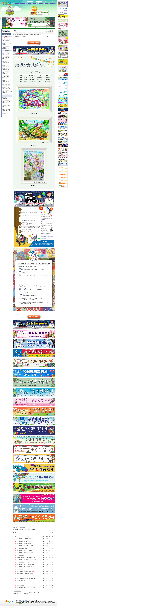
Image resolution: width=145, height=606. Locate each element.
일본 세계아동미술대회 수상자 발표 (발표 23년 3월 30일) (25, 573)
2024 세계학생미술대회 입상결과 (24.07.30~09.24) (24, 550)
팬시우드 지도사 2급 (6, 65)
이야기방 (32, 3)
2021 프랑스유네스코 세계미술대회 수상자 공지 (20, 527)
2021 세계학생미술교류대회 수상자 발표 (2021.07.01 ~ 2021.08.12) (27, 562)
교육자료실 (43, 3)
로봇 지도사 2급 (5, 106)
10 (37, 592)
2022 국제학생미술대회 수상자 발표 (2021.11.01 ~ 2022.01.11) (26, 559)
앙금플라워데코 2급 (6, 68)
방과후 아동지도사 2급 (6, 97)
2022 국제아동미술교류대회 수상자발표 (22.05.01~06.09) (25, 557)
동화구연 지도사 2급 (6, 99)
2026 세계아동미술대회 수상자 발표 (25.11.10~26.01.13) (25, 543)
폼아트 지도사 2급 (5, 47)
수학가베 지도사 (5, 113)
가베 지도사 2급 (5, 112)
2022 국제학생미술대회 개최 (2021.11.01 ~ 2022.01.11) (25, 587)
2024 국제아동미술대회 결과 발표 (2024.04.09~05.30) (25, 552)
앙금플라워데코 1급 (6, 69)
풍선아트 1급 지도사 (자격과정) (7, 91)
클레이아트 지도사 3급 (6, 80)
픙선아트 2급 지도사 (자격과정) (7, 89)
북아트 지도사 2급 (5, 61)
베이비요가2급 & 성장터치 (6, 105)
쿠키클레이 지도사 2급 (6, 76)
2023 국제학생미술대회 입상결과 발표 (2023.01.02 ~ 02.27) (25, 569)
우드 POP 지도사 (5, 44)
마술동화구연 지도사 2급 (6, 101)
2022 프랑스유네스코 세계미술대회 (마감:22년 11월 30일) (25, 578)
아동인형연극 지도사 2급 (6, 110)
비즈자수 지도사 (5, 73)
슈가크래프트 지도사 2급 (6, 70)
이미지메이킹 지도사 (6, 114)
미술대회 (37, 3)
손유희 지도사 (5, 98)
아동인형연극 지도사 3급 (6, 109)
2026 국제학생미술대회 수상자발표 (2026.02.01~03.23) (25, 541)
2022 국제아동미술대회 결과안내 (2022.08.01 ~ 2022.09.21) (26, 566)
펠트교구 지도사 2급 (6, 53)
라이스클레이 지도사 (6, 72)
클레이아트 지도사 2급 (6, 81)
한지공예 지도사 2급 (6, 66)
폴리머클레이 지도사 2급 (6, 84)
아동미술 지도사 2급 (6, 40)
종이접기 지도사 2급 (6, 62)
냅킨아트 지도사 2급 (6, 77)
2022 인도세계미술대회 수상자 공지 (22, 580)
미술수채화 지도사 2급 (6, 48)
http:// (18, 523)
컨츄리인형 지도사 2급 (6, 92)
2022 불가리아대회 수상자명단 (21, 576)
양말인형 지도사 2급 (6, 58)
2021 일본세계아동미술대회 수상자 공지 (22, 585)
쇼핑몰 (49, 3)
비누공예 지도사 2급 (6, 87)
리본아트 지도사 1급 (6, 57)
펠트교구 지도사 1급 (6, 54)
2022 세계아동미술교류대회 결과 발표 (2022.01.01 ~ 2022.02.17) (26, 555)
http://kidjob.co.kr (23, 36)
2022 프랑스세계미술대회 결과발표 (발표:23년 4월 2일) (25, 571)
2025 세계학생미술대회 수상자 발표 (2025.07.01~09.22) (25, 545)
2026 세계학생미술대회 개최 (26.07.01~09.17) (24, 538)
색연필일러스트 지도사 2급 (7, 43)
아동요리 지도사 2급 (6, 102)
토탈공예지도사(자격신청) (6, 51)
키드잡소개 (20, 3)
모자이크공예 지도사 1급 (6, 88)
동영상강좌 (26, 3)
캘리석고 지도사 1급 (6, 85)
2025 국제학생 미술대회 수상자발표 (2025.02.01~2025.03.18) (26, 548)
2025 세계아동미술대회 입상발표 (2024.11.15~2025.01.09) (25, 564)
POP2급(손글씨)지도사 (6, 41)
